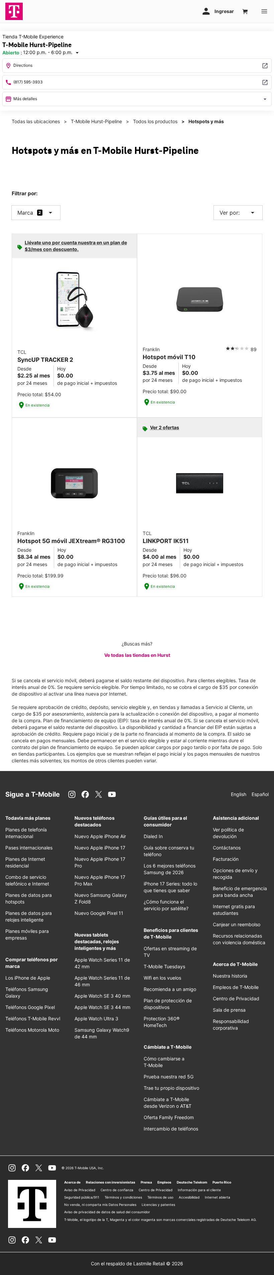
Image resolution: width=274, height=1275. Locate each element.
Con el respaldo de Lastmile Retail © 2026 (137, 1263)
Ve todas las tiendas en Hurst (137, 655)
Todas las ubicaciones (36, 121)
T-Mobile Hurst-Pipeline (96, 121)
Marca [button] (25, 212)
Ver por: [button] (238, 213)
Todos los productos (155, 121)
